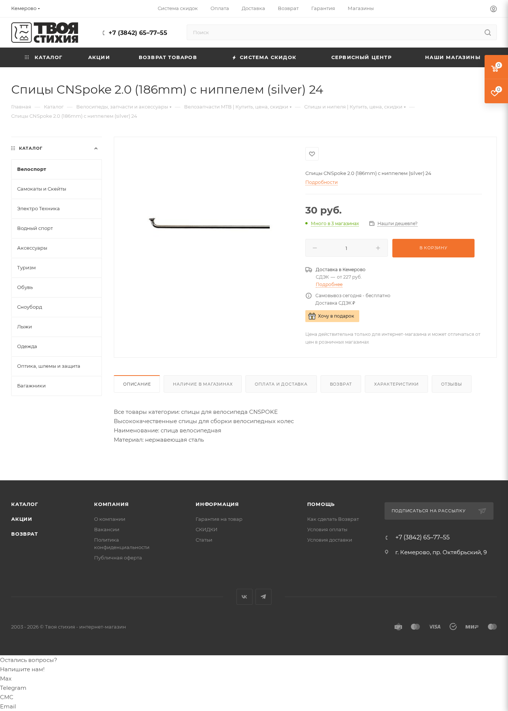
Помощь (321, 504)
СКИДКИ (207, 529)
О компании (109, 519)
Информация (217, 504)
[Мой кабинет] (493, 9)
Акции (21, 519)
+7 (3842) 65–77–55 (138, 32)
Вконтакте (245, 597)
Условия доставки (329, 540)
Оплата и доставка (281, 384)
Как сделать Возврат (333, 519)
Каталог (24, 504)
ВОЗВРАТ (24, 534)
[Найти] (488, 32)
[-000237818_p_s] (210, 228)
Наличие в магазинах (202, 384)
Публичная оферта (118, 558)
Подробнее (329, 284)
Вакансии (106, 529)
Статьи (204, 540)
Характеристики (396, 384)
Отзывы (451, 384)
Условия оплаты (327, 529)
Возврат (341, 384)
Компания (111, 504)
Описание (137, 384)
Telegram (263, 597)
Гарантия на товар (219, 519)
